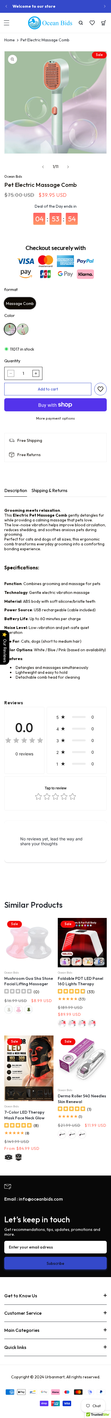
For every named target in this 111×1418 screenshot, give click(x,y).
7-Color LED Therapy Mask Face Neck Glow (24, 1115)
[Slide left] (43, 167)
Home (9, 40)
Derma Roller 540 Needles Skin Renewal (82, 1098)
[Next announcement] (104, 6)
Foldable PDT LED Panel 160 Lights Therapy (80, 981)
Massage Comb (20, 303)
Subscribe (55, 1263)
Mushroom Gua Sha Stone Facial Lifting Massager (28, 981)
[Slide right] (68, 167)
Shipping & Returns (49, 490)
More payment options (55, 418)
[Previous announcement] (6, 6)
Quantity (12, 360)
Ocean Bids (13, 176)
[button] (6, 23)
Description (15, 490)
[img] (24, 741)
